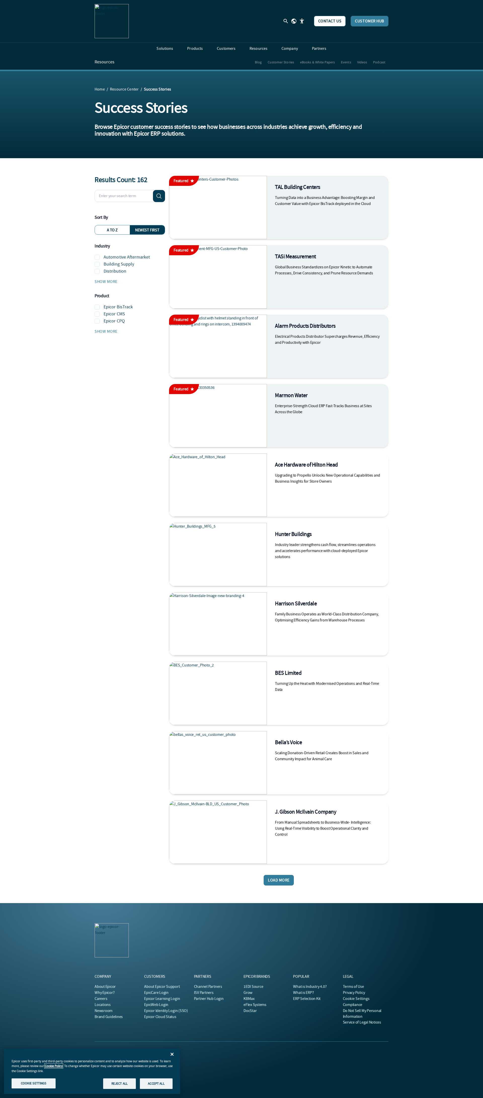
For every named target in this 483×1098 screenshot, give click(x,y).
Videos (362, 62)
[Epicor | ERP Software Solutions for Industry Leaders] (112, 21)
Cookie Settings (356, 998)
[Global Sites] (294, 21)
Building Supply (119, 264)
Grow (248, 992)
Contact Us (330, 21)
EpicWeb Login (156, 1004)
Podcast (379, 62)
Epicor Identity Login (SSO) (166, 1010)
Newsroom (103, 1010)
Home (100, 89)
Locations (103, 1004)
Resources (104, 62)
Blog (258, 62)
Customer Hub (369, 21)
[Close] (172, 1054)
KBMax (249, 998)
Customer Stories (281, 62)
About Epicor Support (162, 986)
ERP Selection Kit (306, 998)
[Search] (159, 196)
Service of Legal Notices (362, 1022)
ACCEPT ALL (156, 1083)
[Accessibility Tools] (302, 21)
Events (346, 62)
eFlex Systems (255, 1004)
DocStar (250, 1010)
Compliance (353, 1004)
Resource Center (124, 89)
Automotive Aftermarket (127, 257)
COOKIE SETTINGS (34, 1083)
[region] (92, 1071)
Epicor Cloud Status (160, 1016)
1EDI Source (253, 986)
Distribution (115, 271)
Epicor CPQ (114, 321)
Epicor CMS (114, 314)
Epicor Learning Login (162, 998)
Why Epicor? (104, 992)
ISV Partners (204, 992)
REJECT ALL (119, 1083)
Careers (101, 998)
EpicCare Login (156, 992)
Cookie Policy (54, 1066)
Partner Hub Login (209, 998)
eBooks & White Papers (317, 62)
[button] (130, 281)
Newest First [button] (147, 230)
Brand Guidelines (109, 1016)
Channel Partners (208, 986)
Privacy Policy (354, 992)
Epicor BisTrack (118, 307)
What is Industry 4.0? (310, 986)
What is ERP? (303, 992)
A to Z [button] (112, 230)
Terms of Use (353, 986)
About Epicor (105, 986)
